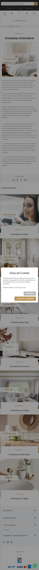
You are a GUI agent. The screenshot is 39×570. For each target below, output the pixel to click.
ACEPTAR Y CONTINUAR (25, 298)
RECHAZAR (30, 293)
